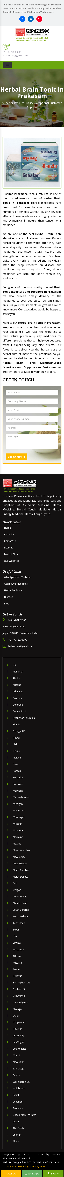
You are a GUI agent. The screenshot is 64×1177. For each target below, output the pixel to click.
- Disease (8, 597)
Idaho (16, 744)
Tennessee (19, 923)
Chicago (17, 1009)
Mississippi (19, 817)
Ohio (15, 883)
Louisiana (18, 784)
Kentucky (18, 777)
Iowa (15, 764)
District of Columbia (24, 717)
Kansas (17, 770)
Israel (16, 1095)
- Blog (6, 603)
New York (18, 1062)
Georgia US (19, 731)
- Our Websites (11, 560)
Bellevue (17, 975)
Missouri (17, 823)
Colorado (18, 704)
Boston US (19, 989)
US (14, 665)
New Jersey (19, 856)
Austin (16, 969)
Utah (15, 936)
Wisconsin (18, 949)
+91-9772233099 (12, 52)
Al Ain (16, 1141)
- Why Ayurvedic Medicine (17, 577)
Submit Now (15, 456)
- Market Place (11, 554)
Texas (16, 929)
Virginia (17, 942)
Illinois (16, 751)
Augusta (17, 962)
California (18, 698)
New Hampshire (22, 850)
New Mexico (20, 863)
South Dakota (20, 916)
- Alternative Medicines (15, 583)
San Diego (18, 1068)
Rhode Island (20, 903)
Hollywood (19, 1022)
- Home (7, 527)
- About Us (8, 534)
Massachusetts (21, 797)
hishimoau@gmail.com (15, 55)
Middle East (19, 1088)
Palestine (18, 1108)
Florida (16, 724)
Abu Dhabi (18, 1128)
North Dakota (20, 876)
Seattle (16, 1075)
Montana (18, 830)
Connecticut (19, 711)
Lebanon (18, 1101)
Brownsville (19, 995)
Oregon (17, 889)
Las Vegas (18, 1042)
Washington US (21, 1081)
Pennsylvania (20, 896)
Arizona (17, 684)
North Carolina (21, 870)
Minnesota (19, 810)
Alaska (16, 678)
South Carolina (21, 909)
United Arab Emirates (24, 1114)
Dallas (16, 1015)
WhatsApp (33, 1173)
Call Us (12, 1173)
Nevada (17, 843)
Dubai (16, 1121)
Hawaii (16, 737)
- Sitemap (8, 547)
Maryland (18, 790)
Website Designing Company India (26, 1166)
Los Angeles (19, 1048)
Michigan (18, 803)
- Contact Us (9, 541)
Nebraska (18, 837)
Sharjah (17, 1134)
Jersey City (18, 1035)
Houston (17, 1028)
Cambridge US (21, 1002)
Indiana (17, 757)
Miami (16, 1055)
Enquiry (54, 1173)
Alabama (18, 671)
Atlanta (17, 956)
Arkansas (18, 691)
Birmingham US (21, 982)
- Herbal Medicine (12, 590)
